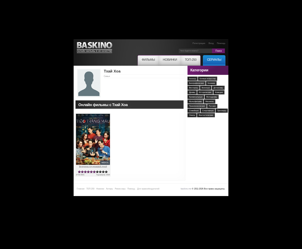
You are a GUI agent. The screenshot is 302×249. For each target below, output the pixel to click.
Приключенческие (197, 106)
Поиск (218, 50)
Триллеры (221, 111)
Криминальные (196, 97)
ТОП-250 (90, 189)
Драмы (192, 92)
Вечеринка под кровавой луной (93, 166)
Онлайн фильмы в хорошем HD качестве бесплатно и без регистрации (94, 47)
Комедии (219, 92)
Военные (206, 88)
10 (106, 172)
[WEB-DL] (93, 115)
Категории (199, 70)
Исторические (205, 92)
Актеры (109, 189)
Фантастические (206, 115)
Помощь (221, 43)
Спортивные (208, 111)
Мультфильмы (195, 101)
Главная (80, 189)
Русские (212, 106)
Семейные (194, 111)
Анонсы (192, 79)
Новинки (100, 189)
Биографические (196, 83)
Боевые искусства (208, 79)
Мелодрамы (211, 97)
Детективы (218, 88)
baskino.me (186, 189)
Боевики (211, 83)
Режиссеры (120, 189)
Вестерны (193, 88)
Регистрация (199, 43)
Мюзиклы (209, 101)
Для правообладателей (148, 189)
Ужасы (192, 115)
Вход (211, 43)
